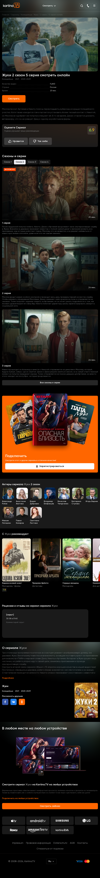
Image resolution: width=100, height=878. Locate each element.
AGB (72, 843)
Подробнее (8, 678)
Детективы (37, 586)
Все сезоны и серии (50, 383)
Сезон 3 (32, 162)
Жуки (36, 15)
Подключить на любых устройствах (20, 798)
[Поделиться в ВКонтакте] (13, 702)
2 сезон (43, 15)
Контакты (82, 843)
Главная (5, 15)
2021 (17, 79)
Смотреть (14, 99)
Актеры (7, 484)
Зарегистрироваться (51, 466)
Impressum (17, 843)
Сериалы (15, 15)
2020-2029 (26, 79)
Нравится (18, 141)
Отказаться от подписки (50, 849)
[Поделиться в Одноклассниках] (22, 702)
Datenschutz (60, 843)
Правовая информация (38, 843)
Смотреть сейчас (50, 806)
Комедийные (26, 15)
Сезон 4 (44, 162)
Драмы (17, 586)
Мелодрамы (7, 586)
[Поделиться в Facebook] (5, 702)
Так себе (43, 141)
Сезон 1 (8, 162)
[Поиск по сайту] (81, 5)
